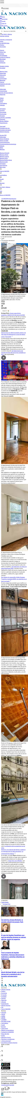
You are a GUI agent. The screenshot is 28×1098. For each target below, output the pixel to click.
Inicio (3, 17)
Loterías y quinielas (5, 117)
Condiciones (4, 1085)
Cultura (2, 77)
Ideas (1, 148)
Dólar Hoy (3, 52)
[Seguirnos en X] (2, 1051)
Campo (2, 54)
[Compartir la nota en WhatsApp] (4, 304)
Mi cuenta (4, 26)
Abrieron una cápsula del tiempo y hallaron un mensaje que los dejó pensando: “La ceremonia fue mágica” (13, 851)
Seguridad (3, 73)
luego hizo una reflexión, (15, 861)
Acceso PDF (3, 135)
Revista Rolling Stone (6, 160)
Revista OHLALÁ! (4, 153)
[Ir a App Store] (5, 1069)
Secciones (4, 19)
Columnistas (3, 91)
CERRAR (2, 1)
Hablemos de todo (5, 84)
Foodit (3, 21)
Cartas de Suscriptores (6, 93)
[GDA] (5, 1090)
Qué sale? (2, 126)
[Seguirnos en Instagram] (2, 1056)
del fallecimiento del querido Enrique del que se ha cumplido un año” (13, 352)
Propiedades (3, 55)
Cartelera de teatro (5, 130)
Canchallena (3, 103)
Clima (1, 41)
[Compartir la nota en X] (4, 308)
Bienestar (2, 80)
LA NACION (4, 198)
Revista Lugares (4, 156)
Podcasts (2, 119)
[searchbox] (13, 31)
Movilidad (3, 59)
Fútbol (2, 98)
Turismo (2, 110)
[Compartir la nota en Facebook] (2, 308)
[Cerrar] (25, 28)
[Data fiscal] (2, 1095)
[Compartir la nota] (2, 304)
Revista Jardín (4, 162)
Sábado (2, 146)
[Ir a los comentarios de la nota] (4, 302)
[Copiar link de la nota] (2, 306)
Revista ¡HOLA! (4, 155)
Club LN (4, 23)
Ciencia (2, 82)
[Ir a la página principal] (14, 14)
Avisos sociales (4, 140)
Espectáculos (12, 198)
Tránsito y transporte (6, 39)
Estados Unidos (4, 66)
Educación (3, 75)
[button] (14, 111)
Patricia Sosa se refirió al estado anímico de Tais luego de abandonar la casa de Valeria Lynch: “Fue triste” (13, 335)
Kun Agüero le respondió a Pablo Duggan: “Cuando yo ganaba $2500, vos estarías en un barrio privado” (14, 579)
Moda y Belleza (4, 121)
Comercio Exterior (5, 57)
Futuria (2, 50)
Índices (2, 61)
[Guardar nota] (2, 302)
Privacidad (11, 1085)
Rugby (2, 100)
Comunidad (3, 78)
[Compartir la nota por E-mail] (6, 308)
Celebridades (5, 902)
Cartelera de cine (5, 128)
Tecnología (3, 112)
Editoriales (3, 89)
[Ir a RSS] (2, 1060)
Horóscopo (3, 114)
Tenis (1, 101)
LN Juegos (3, 109)
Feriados (2, 116)
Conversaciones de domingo (8, 144)
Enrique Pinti (6, 904)
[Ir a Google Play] (5, 1065)
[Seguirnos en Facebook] (2, 1047)
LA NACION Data (4, 43)
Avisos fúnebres (4, 139)
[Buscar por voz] (25, 31)
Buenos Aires (3, 71)
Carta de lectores (5, 142)
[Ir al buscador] (2, 10)
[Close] (2, 978)
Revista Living (4, 158)
